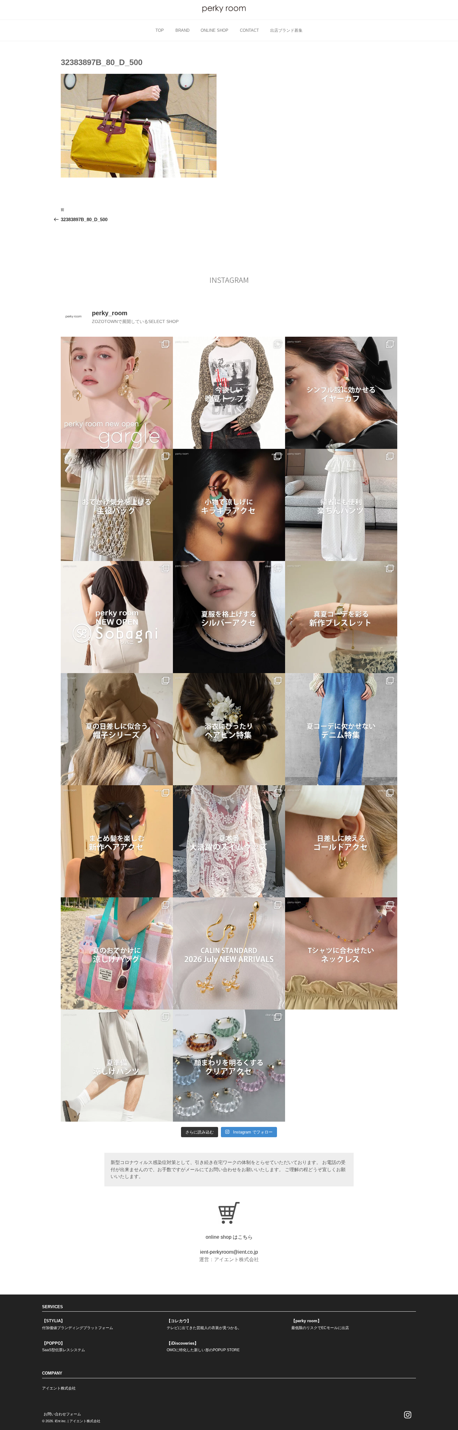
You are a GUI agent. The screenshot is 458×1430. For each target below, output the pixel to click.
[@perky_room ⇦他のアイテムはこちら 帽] (117, 729)
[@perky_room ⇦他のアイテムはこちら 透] (229, 1066)
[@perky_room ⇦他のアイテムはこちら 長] (341, 505)
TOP (159, 30)
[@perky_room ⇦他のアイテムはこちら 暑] (117, 841)
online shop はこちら (229, 1237)
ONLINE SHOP (214, 30)
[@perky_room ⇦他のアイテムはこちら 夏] (229, 393)
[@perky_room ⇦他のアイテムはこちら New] (117, 393)
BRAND (182, 30)
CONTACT (249, 30)
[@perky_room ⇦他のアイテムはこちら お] (117, 505)
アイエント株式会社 (59, 1388)
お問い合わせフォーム (62, 1414)
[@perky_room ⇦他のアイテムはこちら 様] (117, 953)
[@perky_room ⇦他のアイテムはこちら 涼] (117, 1066)
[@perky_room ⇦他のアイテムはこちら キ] (229, 505)
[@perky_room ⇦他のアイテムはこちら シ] (341, 393)
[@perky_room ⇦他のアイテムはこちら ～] (229, 953)
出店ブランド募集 (286, 30)
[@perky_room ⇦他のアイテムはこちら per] (117, 617)
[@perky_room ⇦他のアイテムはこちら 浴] (229, 729)
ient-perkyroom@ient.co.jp (229, 1252)
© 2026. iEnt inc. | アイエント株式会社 (71, 1421)
